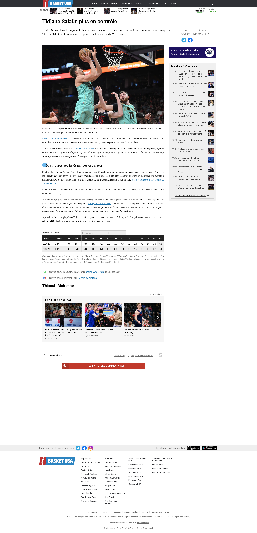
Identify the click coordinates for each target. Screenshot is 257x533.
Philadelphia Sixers (89, 489)
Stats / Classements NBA (137, 459)
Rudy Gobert (110, 485)
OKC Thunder (86, 493)
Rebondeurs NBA (135, 476)
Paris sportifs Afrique (161, 472)
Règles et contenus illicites (142, 356)
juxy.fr (151, 528)
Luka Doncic (110, 470)
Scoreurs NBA (134, 472)
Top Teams (86, 458)
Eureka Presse (143, 523)
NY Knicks (85, 482)
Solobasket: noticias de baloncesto (162, 459)
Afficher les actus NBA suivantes (190, 195)
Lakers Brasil (157, 465)
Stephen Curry (111, 482)
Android (209, 448)
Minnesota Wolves (89, 474)
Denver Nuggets (88, 485)
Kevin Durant (110, 489)
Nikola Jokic (110, 474)
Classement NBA (135, 465)
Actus (174, 54)
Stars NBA (109, 458)
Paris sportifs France (161, 468)
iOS (193, 448)
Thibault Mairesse (58, 285)
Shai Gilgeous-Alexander (111, 502)
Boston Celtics (87, 470)
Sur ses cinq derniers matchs (55, 138)
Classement (194, 54)
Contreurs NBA (134, 484)
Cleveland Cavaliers (89, 501)
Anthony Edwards (112, 478)
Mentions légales (131, 512)
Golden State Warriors (90, 462)
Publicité (105, 512)
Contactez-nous (92, 512)
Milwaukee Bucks (88, 478)
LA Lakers (85, 466)
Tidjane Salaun (157, 294)
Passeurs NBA (134, 480)
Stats (182, 54)
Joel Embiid (110, 497)
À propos (144, 512)
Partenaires (116, 512)
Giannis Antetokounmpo (115, 493)
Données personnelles (160, 512)
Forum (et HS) (119, 356)
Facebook (190, 40)
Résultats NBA (134, 468)
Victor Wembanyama (114, 466)
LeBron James (111, 462)
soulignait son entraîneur (99, 203)
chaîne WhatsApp (95, 272)
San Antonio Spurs (89, 497)
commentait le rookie (84, 148)
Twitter (184, 40)
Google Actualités (87, 278)
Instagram (90, 448)
